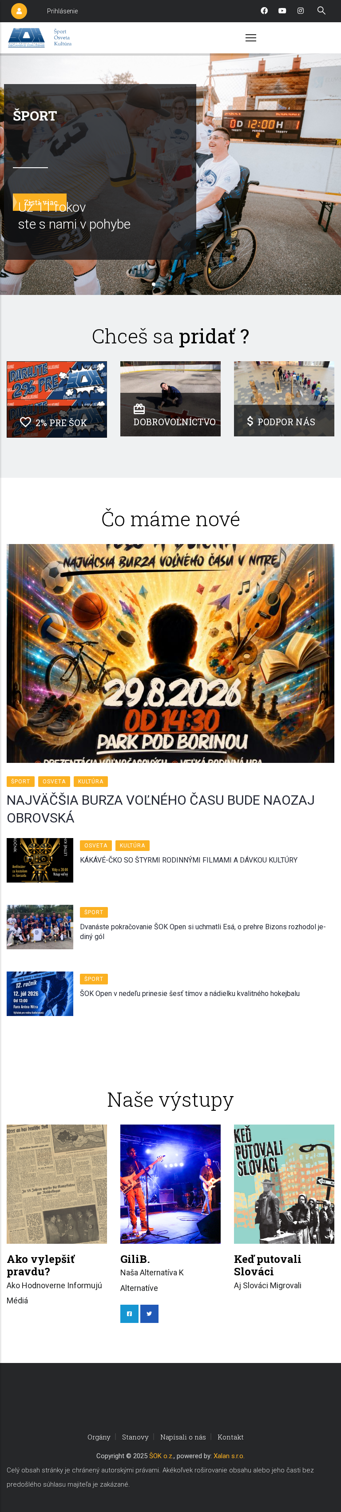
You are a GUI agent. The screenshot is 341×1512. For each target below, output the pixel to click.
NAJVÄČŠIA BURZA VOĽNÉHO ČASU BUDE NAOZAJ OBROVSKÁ (161, 809)
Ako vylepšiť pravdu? (41, 1265)
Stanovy (135, 1436)
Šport (20, 781)
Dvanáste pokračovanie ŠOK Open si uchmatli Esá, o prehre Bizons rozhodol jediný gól (203, 932)
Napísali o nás (183, 1436)
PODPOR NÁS (286, 421)
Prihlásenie (62, 11)
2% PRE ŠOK (61, 422)
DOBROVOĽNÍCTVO (175, 421)
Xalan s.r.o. (229, 1456)
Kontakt (231, 1436)
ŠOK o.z (160, 1456)
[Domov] (41, 38)
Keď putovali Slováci (267, 1265)
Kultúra (90, 781)
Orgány (99, 1436)
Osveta (54, 781)
